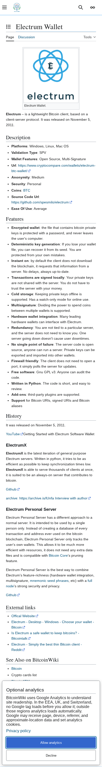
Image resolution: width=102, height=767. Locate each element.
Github (11, 489)
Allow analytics (51, 743)
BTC (26, 190)
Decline (51, 755)
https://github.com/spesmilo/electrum (40, 202)
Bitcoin (16, 668)
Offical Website (23, 616)
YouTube (13, 434)
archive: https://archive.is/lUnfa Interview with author (46, 498)
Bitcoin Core (58, 555)
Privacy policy (18, 731)
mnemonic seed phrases (49, 581)
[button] (92, 7)
